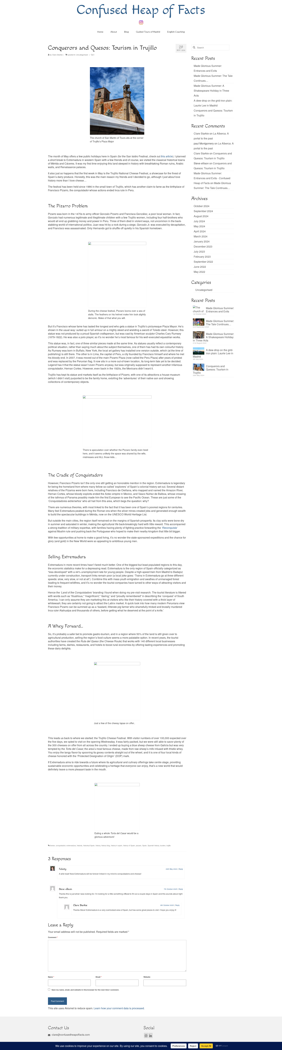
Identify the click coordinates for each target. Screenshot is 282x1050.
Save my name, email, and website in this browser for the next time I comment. (85, 990)
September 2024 (203, 211)
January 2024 (202, 241)
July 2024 (199, 221)
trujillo (168, 845)
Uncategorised (82, 54)
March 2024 (200, 236)
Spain (144, 845)
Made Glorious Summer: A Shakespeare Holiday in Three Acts (211, 90)
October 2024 (201, 206)
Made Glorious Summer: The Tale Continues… (220, 322)
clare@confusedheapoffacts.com (70, 1034)
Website (146, 977)
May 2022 (199, 272)
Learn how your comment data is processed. (119, 1008)
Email (99, 977)
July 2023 (199, 251)
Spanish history (153, 845)
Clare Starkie (57, 54)
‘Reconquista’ (170, 528)
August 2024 (201, 216)
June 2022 (200, 267)
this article (167, 156)
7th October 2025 (170, 889)
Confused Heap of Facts (141, 10)
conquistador (60, 845)
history (98, 845)
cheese (52, 845)
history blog (105, 845)
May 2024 (199, 226)
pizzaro (138, 845)
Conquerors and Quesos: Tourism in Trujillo (210, 369)
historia (79, 845)
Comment (53, 937)
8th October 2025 (167, 905)
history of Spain (129, 845)
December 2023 (203, 246)
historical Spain (89, 845)
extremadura (71, 845)
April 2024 (200, 231)
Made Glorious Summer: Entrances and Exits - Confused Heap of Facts (212, 178)
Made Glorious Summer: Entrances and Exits (220, 309)
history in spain (116, 845)
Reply (181, 869)
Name (51, 977)
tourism (162, 845)
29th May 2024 (171, 869)
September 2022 (203, 261)
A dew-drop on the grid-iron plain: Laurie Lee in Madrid (213, 353)
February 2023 (202, 256)
